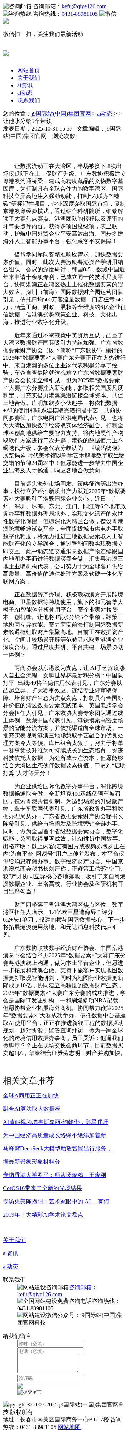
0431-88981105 (80, 14)
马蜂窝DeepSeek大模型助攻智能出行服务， (57, 1148)
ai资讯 (25, 85)
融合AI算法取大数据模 (32, 1109)
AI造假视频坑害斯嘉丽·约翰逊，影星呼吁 (55, 1122)
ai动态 (25, 93)
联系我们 (28, 100)
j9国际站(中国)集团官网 (61, 114)
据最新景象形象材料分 (31, 1162)
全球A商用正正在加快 (31, 1095)
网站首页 (28, 70)
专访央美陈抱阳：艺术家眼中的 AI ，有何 (56, 1201)
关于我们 (28, 78)
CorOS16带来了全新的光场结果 (42, 1188)
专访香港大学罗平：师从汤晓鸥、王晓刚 (54, 1175)
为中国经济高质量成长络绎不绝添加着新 (54, 1135)
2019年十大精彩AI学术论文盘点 (43, 1215)
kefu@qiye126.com (84, 6)
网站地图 (69, 1427)
